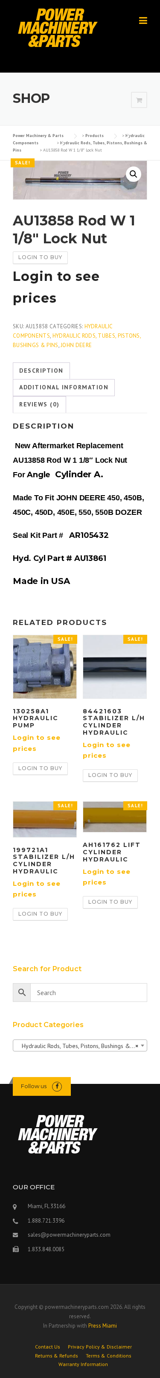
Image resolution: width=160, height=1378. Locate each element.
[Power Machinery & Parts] (57, 27)
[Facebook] (57, 1086)
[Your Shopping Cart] (139, 100)
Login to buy (40, 257)
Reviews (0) (39, 404)
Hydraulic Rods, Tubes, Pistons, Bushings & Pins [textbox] (79, 1046)
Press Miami (102, 1325)
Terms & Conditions (108, 1355)
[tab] (41, 371)
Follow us (34, 1086)
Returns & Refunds (56, 1355)
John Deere (76, 345)
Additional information (63, 387)
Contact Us (47, 1346)
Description (41, 370)
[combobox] (80, 1045)
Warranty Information (83, 1364)
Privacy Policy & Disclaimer (100, 1346)
